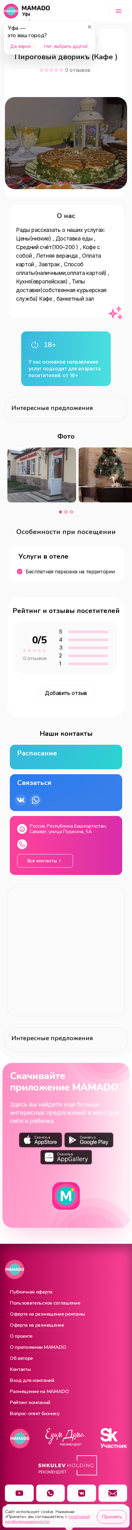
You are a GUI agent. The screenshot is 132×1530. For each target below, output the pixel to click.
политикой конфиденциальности (47, 1519)
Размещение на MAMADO (39, 1392)
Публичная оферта (31, 1292)
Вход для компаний (32, 1381)
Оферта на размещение (37, 1325)
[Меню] (118, 11)
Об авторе (21, 1359)
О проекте (21, 1336)
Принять (112, 1516)
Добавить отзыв (66, 693)
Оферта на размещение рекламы (47, 1314)
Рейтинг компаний (30, 1403)
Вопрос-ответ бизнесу (35, 1414)
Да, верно (20, 46)
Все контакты (42, 860)
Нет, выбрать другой (65, 46)
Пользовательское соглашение (45, 1303)
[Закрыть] (89, 26)
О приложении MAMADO (38, 1348)
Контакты (20, 1370)
